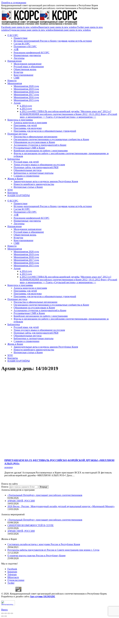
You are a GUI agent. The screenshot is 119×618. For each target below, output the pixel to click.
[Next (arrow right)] (5, 616)
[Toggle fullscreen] (8, 613)
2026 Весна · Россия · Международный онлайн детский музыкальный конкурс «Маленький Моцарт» (61, 506)
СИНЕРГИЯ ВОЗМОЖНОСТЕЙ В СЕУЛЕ (30, 525)
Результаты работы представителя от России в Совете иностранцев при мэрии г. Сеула (53, 550)
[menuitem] (12, 35)
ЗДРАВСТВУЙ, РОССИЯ (21, 500)
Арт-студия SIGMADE (42, 596)
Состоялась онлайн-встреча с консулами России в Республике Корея (43, 544)
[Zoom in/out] (12, 613)
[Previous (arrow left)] (2, 616)
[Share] (5, 613)
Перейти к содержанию (13, 2)
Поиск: (5, 486)
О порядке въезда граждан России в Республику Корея (36, 555)
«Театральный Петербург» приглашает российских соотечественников (44, 495)
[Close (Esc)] (2, 613)
